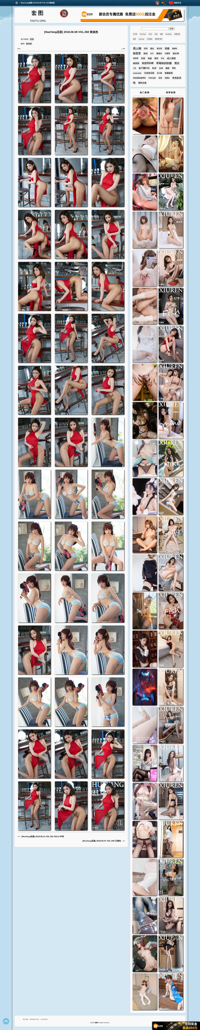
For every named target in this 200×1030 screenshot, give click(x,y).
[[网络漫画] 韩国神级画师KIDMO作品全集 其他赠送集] (145, 763)
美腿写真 (177, 34)
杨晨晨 (136, 63)
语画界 (135, 58)
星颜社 (167, 78)
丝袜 (143, 58)
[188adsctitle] (132, 21)
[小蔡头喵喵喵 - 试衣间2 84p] (145, 801)
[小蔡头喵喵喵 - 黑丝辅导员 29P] (145, 154)
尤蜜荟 (167, 53)
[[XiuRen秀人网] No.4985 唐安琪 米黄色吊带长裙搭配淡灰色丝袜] (171, 230)
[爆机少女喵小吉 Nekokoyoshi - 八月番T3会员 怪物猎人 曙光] (145, 954)
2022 (150, 34)
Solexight (152, 78)
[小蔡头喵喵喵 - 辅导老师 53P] (145, 877)
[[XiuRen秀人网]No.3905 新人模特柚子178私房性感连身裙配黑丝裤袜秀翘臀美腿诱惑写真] (171, 839)
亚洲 (145, 48)
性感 (156, 34)
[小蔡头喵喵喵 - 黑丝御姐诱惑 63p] (145, 573)
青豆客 (159, 48)
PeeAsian (143, 34)
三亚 (134, 68)
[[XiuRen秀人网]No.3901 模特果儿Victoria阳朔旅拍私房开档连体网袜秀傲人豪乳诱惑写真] (171, 877)
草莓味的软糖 (164, 63)
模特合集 (142, 83)
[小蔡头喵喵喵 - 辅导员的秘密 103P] (145, 839)
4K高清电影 (44, 1019)
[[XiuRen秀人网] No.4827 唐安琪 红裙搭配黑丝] (171, 344)
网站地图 (25, 1019)
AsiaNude (169, 34)
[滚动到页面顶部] (6, 1021)
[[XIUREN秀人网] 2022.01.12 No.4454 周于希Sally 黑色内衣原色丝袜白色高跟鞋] (171, 535)
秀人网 (137, 48)
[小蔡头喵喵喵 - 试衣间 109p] (145, 916)
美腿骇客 (169, 73)
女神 (161, 68)
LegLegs (141, 39)
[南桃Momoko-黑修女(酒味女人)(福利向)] (145, 649)
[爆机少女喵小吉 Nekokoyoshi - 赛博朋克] (145, 687)
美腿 (167, 48)
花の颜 (159, 73)
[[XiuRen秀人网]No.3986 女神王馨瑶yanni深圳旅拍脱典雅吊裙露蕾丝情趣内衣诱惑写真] (171, 725)
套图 (37, 13)
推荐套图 (171, 92)
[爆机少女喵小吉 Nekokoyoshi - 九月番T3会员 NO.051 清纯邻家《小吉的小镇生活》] (145, 535)
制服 (150, 58)
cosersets (137, 73)
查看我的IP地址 (34, 1019)
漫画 (134, 39)
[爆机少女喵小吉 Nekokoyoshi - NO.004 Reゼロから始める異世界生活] (145, 306)
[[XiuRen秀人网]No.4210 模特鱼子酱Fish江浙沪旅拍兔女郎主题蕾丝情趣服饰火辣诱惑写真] (171, 687)
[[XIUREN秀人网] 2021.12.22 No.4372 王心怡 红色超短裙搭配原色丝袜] (171, 649)
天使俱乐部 (149, 73)
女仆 (152, 53)
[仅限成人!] (157, 3)
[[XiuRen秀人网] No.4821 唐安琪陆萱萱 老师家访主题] (171, 382)
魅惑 (161, 34)
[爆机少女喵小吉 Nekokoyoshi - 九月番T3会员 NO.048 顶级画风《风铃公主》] (145, 420)
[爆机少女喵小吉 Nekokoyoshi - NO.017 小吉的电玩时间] (145, 192)
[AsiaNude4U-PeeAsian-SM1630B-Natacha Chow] (145, 116)
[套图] (16, 2)
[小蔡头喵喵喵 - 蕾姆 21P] (145, 725)
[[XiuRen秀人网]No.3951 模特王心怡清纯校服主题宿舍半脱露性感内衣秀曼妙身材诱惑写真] (171, 763)
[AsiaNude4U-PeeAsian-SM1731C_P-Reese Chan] (145, 382)
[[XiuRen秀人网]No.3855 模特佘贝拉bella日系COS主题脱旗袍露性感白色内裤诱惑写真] (171, 992)
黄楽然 (29, 44)
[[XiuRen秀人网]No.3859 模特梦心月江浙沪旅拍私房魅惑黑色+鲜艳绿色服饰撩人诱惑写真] (171, 954)
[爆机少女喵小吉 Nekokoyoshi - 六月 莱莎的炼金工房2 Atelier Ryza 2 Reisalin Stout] (145, 611)
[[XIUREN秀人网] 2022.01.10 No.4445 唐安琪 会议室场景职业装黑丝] (171, 573)
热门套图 (145, 92)
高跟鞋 (174, 49)
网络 (174, 68)
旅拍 (146, 53)
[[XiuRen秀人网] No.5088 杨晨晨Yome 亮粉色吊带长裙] (171, 192)
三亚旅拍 (149, 39)
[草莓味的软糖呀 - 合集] (171, 116)
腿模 (167, 68)
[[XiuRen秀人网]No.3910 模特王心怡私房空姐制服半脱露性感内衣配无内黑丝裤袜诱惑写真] (171, 801)
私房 (154, 68)
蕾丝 (152, 48)
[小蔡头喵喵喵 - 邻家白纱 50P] (145, 344)
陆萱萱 (137, 53)
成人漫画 (171, 58)
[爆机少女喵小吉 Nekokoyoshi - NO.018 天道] (171, 154)
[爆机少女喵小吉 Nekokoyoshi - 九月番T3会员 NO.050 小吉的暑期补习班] (145, 992)
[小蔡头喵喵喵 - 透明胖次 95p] (145, 268)
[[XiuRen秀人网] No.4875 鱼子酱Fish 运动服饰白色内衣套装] (171, 306)
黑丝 (176, 63)
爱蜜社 (159, 53)
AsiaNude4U (139, 78)
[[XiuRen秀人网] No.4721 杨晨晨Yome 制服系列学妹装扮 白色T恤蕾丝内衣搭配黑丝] (171, 420)
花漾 (32, 39)
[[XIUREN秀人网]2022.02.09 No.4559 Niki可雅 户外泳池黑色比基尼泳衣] (171, 459)
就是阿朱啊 (147, 63)
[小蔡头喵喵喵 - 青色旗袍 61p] (145, 459)
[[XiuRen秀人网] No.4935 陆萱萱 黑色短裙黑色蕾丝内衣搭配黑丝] (171, 268)
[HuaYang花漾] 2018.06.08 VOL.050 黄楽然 (38, 3)
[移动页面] (163, 2)
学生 (162, 58)
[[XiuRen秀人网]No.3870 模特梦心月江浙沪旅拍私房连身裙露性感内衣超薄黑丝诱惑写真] (171, 916)
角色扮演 (176, 78)
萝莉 (156, 58)
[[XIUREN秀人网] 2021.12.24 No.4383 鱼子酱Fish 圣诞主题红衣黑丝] (171, 611)
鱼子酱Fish (144, 68)
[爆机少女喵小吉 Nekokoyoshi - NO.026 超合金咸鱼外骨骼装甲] (145, 230)
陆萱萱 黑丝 (158, 39)
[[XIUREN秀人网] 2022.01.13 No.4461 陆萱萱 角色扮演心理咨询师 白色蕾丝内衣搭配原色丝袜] (171, 497)
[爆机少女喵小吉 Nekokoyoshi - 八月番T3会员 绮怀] (145, 497)
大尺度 (135, 34)
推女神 (176, 53)
